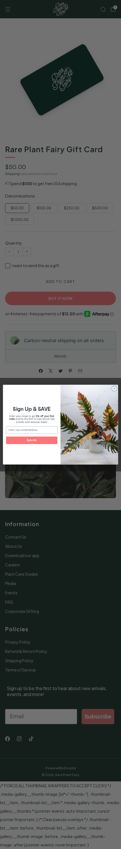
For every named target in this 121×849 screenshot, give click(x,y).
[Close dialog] (114, 388)
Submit (32, 440)
